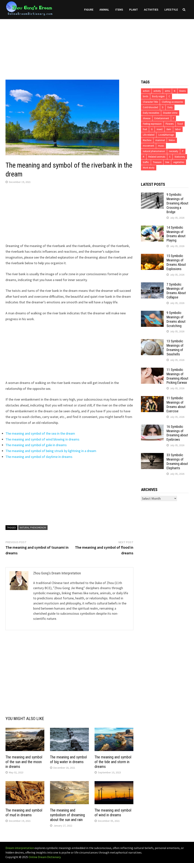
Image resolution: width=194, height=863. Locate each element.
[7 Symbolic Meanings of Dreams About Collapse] (152, 285)
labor (178, 129)
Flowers (170, 123)
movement (148, 145)
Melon (172, 140)
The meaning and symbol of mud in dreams (23, 812)
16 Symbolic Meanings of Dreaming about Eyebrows (177, 433)
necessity (173, 151)
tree (167, 162)
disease (146, 118)
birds (145, 96)
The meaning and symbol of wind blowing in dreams (42, 439)
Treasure (157, 162)
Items (119, 9)
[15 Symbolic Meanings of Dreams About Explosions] (152, 256)
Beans (182, 90)
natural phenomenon (33, 527)
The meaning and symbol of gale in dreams (36, 445)
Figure (88, 9)
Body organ (158, 96)
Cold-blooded (150, 107)
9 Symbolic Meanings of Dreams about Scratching (176, 319)
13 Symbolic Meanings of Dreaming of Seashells (175, 347)
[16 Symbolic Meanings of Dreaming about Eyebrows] (152, 427)
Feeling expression (152, 123)
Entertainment (161, 118)
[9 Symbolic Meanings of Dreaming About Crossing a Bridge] (152, 195)
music (161, 145)
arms (167, 90)
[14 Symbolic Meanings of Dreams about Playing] (152, 228)
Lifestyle (171, 9)
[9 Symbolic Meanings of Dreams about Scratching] (152, 313)
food (180, 123)
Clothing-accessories (172, 101)
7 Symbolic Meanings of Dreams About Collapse (176, 290)
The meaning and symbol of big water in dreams (68, 759)
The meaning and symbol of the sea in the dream (40, 433)
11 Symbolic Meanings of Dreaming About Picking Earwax (177, 376)
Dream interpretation (19, 848)
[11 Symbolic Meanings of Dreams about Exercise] (152, 398)
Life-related (148, 134)
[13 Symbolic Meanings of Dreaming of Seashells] (152, 341)
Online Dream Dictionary (44, 857)
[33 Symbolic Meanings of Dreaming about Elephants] (152, 455)
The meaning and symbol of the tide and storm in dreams (113, 762)
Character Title (150, 101)
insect (160, 129)
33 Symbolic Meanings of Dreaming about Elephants (177, 461)
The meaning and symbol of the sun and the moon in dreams (23, 762)
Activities (151, 9)
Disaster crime (170, 112)
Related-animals (156, 156)
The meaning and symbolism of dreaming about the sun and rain (67, 815)
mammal (160, 140)
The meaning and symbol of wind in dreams (113, 812)
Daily (170, 107)
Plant (133, 9)
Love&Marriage (166, 134)
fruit (145, 129)
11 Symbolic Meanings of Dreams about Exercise (176, 404)
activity (157, 90)
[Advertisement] (97, 45)
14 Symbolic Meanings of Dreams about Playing (176, 233)
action (146, 90)
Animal (104, 9)
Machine (147, 140)
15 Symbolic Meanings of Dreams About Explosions (176, 262)
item (169, 129)
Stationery (179, 156)
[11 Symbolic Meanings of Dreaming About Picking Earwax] (152, 370)
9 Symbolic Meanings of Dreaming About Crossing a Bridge (177, 203)
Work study (148, 167)
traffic (146, 162)
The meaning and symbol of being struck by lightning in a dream (50, 451)
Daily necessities (151, 112)
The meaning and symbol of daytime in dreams (38, 456)
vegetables (178, 162)
